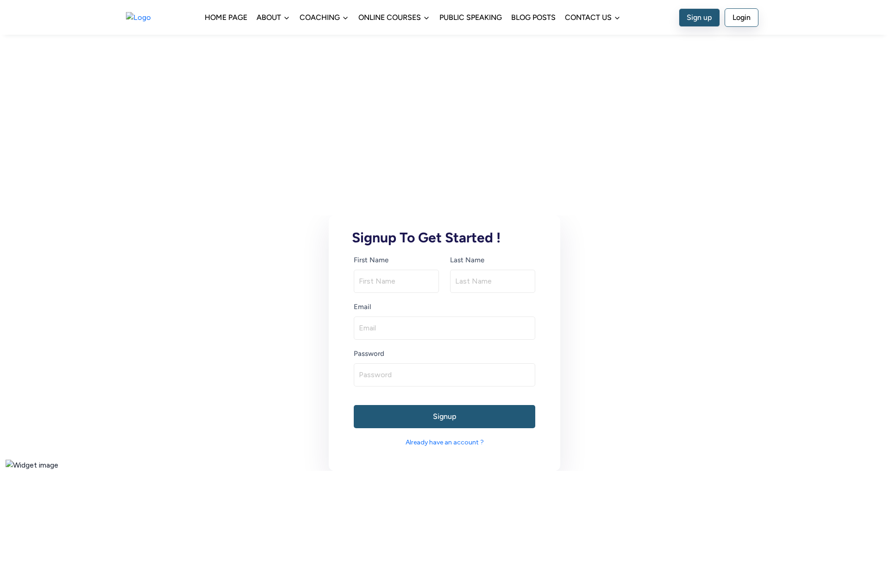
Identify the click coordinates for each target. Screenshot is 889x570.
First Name (371, 260)
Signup (445, 416)
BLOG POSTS (533, 17)
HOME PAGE (226, 17)
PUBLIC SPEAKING (470, 17)
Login (741, 17)
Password (369, 353)
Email (362, 307)
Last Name (467, 260)
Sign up (699, 17)
